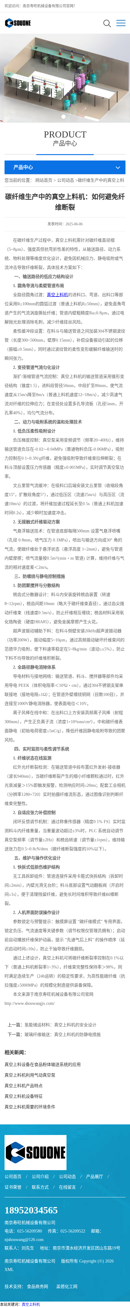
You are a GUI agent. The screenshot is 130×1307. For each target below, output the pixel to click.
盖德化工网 (66, 1286)
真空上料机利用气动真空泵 (30, 1075)
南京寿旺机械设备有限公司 (30, 1261)
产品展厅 (94, 1176)
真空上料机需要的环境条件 (30, 1107)
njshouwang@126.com (24, 1239)
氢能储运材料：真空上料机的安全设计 (60, 1025)
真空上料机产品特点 (24, 1086)
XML (9, 1269)
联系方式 (40, 1187)
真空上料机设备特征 (24, 1096)
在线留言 (67, 1187)
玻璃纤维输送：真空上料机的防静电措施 (62, 1034)
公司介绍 (40, 1176)
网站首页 (43, 180)
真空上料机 (31, 1304)
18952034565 (31, 1210)
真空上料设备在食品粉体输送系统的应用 (43, 1064)
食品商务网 (37, 1286)
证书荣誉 (13, 1187)
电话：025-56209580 (23, 1231)
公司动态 (65, 180)
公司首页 (13, 1176)
